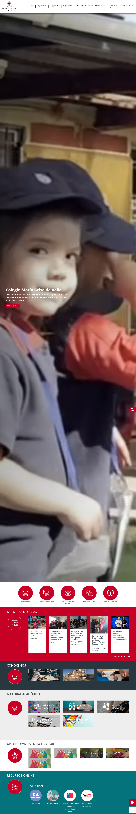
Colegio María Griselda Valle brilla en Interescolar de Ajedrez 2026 (57, 635)
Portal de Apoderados (113, 6)
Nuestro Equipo (100, 5)
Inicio (32, 5)
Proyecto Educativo (55, 6)
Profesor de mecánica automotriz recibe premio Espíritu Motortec (120, 635)
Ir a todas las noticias (118, 656)
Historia (90, 5)
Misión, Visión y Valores (68, 6)
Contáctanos (125, 5)
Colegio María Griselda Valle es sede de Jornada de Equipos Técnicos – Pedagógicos (77, 636)
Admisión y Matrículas (42, 6)
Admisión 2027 (12, 305)
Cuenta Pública (81, 5)
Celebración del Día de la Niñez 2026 (36, 633)
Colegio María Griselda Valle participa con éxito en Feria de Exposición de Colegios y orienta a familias (99, 642)
